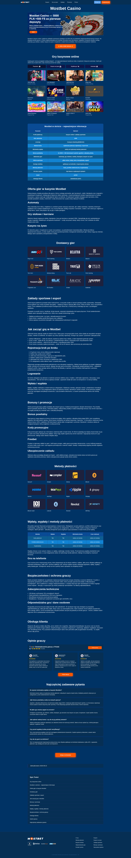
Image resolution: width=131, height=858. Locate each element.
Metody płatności (34, 805)
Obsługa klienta (34, 815)
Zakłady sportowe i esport (37, 795)
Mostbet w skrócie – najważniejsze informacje (42, 785)
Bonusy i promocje (35, 802)
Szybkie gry (74, 66)
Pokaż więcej (65, 674)
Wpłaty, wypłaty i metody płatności (39, 808)
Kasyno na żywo (55, 66)
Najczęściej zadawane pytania (38, 822)
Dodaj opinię (95, 647)
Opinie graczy (33, 819)
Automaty (93, 66)
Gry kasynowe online (35, 781)
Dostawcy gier (34, 792)
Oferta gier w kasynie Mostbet (38, 788)
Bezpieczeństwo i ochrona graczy (39, 812)
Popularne (35, 66)
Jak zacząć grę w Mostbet (37, 798)
